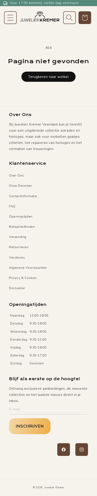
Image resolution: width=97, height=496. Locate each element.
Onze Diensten (20, 186)
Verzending (17, 237)
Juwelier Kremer (54, 487)
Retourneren (19, 247)
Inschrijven (30, 426)
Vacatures (17, 257)
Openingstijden (20, 216)
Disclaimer (17, 288)
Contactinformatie (23, 196)
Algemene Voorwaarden (28, 268)
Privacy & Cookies (23, 278)
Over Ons (16, 175)
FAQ (12, 206)
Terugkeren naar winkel (48, 77)
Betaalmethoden (22, 227)
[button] (10, 17)
